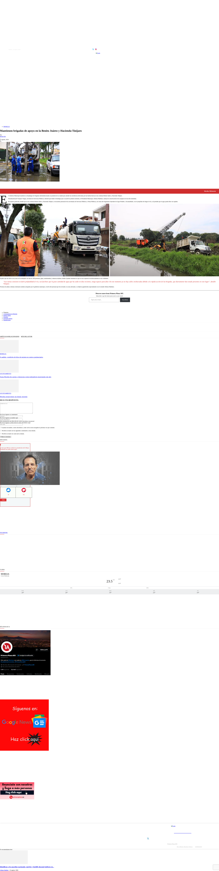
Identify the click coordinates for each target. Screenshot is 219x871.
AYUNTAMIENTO (5, 373)
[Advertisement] (109, 113)
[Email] (25, 326)
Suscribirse (125, 299)
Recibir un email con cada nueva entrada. (13, 433)
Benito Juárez (7, 315)
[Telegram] (19, 326)
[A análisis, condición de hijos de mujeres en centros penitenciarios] (9, 352)
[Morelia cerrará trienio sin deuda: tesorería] (9, 392)
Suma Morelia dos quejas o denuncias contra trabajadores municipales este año (25, 377)
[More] (32, 326)
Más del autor (26, 336)
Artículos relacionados (9, 336)
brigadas (5, 317)
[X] (8, 326)
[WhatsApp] (13, 326)
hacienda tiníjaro (7, 318)
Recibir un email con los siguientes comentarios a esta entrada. (19, 430)
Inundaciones (7, 320)
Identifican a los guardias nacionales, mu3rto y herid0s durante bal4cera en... (27, 867)
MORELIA (6, 126)
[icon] (93, 49)
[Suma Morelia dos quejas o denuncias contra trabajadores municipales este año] (9, 372)
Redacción (3, 136)
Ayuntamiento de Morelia (10, 314)
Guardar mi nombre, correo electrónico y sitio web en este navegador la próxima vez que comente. (28, 427)
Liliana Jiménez (4, 870)
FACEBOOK (4, 532)
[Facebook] (2, 326)
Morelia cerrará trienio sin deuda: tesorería (13, 397)
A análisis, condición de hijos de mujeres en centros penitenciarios (21, 357)
